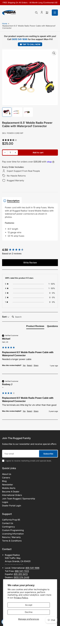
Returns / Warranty (11, 537)
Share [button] (36, 365)
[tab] (35, 327)
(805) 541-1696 (19, 39)
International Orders (12, 495)
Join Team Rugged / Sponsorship (18, 498)
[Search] (36, 13)
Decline (29, 612)
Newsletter (7, 484)
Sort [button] (4, 317)
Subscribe (48, 453)
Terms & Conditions (12, 540)
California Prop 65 (11, 519)
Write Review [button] (30, 262)
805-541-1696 (32, 568)
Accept (28, 605)
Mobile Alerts (8, 488)
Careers (6, 477)
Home (4, 23)
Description (13, 200)
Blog (4, 481)
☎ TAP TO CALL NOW (30, 44)
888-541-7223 (22, 571)
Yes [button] (24, 365)
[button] (30, 140)
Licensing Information (13, 533)
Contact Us (7, 523)
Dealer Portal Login (11, 505)
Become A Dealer (10, 491)
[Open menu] (55, 13)
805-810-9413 (21, 574)
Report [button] (29, 365)
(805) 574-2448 (21, 577)
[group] (30, 250)
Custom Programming (13, 530)
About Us (6, 474)
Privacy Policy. (21, 597)
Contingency (8, 526)
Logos (5, 502)
